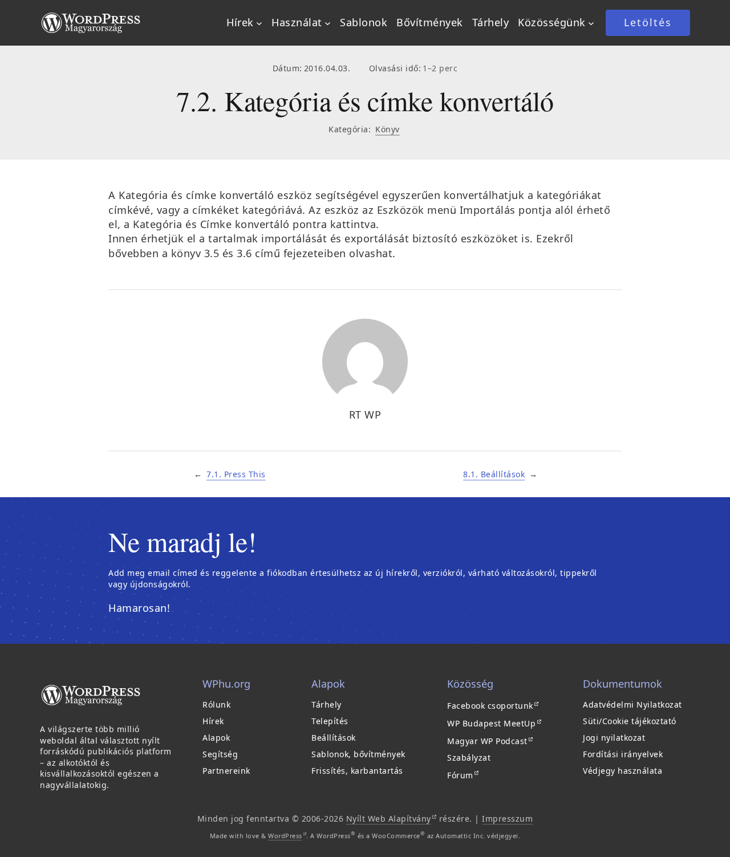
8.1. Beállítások (494, 474)
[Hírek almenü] (259, 23)
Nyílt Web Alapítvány (391, 818)
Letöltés (648, 22)
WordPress (287, 835)
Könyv (387, 129)
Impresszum (507, 818)
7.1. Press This (236, 474)
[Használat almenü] (328, 23)
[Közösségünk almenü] (591, 23)
